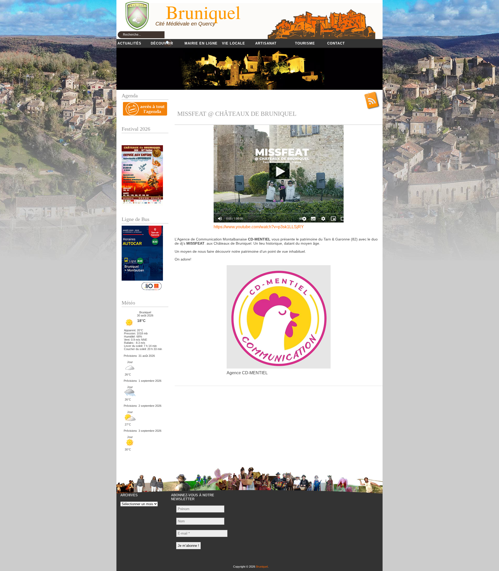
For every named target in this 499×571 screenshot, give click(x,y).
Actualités (129, 43)
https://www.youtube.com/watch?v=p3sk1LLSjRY (259, 227)
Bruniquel (262, 566)
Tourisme (305, 43)
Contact (336, 43)
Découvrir (162, 43)
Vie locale (233, 43)
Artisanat (266, 43)
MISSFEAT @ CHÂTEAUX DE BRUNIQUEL (237, 113)
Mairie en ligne (201, 43)
